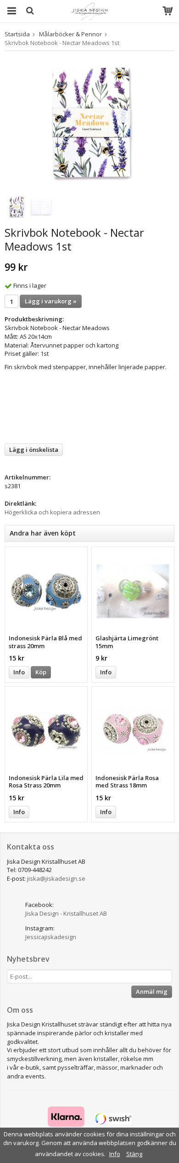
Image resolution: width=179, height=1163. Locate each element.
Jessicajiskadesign (50, 937)
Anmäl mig (152, 991)
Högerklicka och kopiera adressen (52, 512)
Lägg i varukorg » (51, 301)
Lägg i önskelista (33, 449)
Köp (40, 672)
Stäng (134, 1154)
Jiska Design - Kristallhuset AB (66, 913)
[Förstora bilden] (89, 124)
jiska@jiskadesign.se (56, 878)
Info (19, 672)
